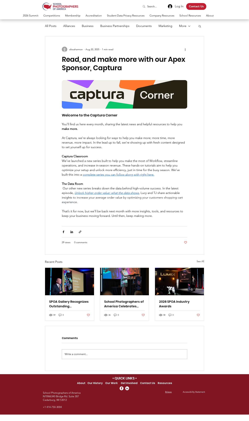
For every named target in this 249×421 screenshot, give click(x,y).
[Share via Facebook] (63, 231)
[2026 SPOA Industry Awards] (179, 281)
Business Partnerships (114, 26)
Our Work (111, 383)
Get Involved (129, 383)
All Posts (50, 26)
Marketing (165, 26)
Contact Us (147, 383)
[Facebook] (121, 388)
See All (200, 261)
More (182, 26)
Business (88, 26)
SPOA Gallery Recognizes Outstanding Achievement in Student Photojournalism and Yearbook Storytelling (69, 304)
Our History (95, 383)
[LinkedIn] (127, 388)
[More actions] (185, 49)
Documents (144, 26)
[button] (52, 15)
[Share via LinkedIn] (71, 231)
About (81, 383)
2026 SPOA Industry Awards (174, 304)
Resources (165, 383)
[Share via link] (80, 231)
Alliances (69, 26)
